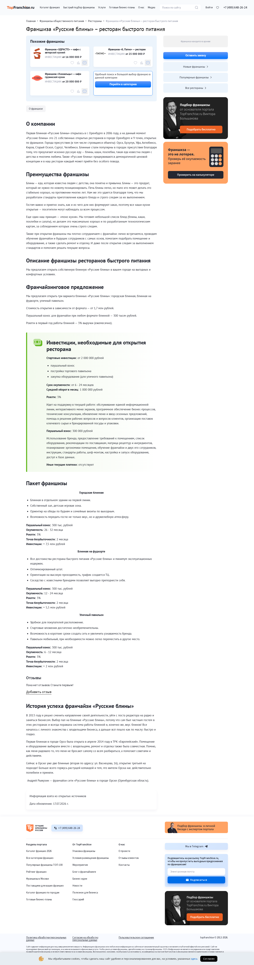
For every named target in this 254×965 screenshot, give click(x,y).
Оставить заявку (195, 55)
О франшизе (36, 108)
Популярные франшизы (194, 77)
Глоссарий (78, 899)
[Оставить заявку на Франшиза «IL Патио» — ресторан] (148, 63)
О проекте (124, 851)
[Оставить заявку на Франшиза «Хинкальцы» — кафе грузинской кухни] (85, 91)
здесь (194, 958)
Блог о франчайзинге (84, 872)
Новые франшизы (194, 66)
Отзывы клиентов (129, 858)
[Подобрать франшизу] (195, 118)
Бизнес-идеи (79, 879)
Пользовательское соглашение (136, 937)
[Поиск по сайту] (196, 7)
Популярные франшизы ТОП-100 (44, 865)
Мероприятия (80, 865)
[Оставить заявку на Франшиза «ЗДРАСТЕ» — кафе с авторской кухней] (85, 63)
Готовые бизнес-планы (39, 899)
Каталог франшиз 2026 (38, 851)
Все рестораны (194, 88)
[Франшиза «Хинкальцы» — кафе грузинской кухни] (37, 78)
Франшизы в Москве (37, 879)
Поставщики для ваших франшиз (45, 886)
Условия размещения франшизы (90, 858)
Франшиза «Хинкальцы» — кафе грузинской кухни (63, 75)
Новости (77, 886)
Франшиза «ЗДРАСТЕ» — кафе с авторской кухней (63, 51)
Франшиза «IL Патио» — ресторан (127, 49)
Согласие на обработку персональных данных (85, 938)
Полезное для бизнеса (85, 892)
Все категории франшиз (39, 858)
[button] (209, 7)
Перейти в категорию (123, 84)
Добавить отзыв (38, 692)
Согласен (209, 958)
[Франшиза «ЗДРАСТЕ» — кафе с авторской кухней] (37, 53)
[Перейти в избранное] (217, 7)
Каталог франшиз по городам (42, 892)
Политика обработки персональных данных (46, 938)
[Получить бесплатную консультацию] (196, 832)
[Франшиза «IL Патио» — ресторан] (100, 53)
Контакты (124, 865)
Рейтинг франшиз (36, 872)
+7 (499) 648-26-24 (235, 7)
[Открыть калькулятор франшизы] (195, 163)
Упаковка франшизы (83, 851)
